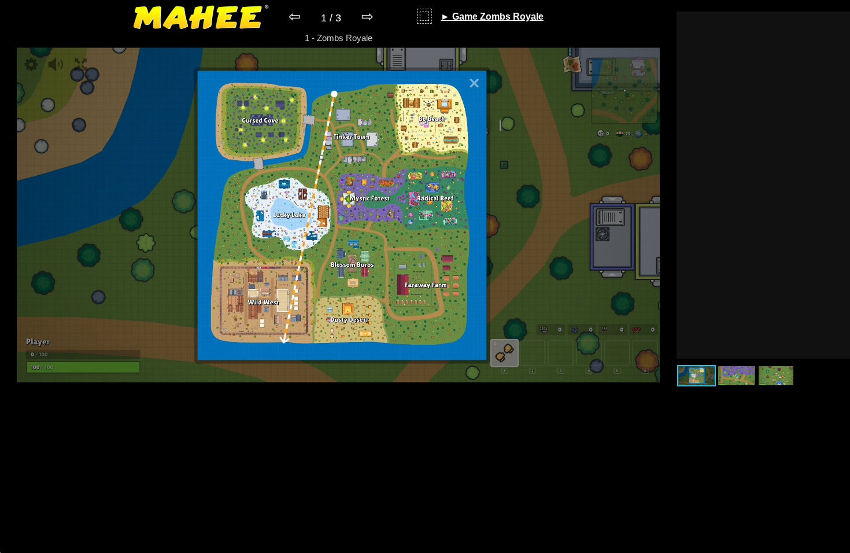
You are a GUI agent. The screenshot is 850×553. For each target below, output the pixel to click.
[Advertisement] (763, 185)
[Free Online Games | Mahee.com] (201, 19)
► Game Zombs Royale (492, 16)
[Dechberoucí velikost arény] (696, 375)
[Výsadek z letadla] (736, 375)
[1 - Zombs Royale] (338, 379)
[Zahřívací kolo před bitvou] (775, 375)
